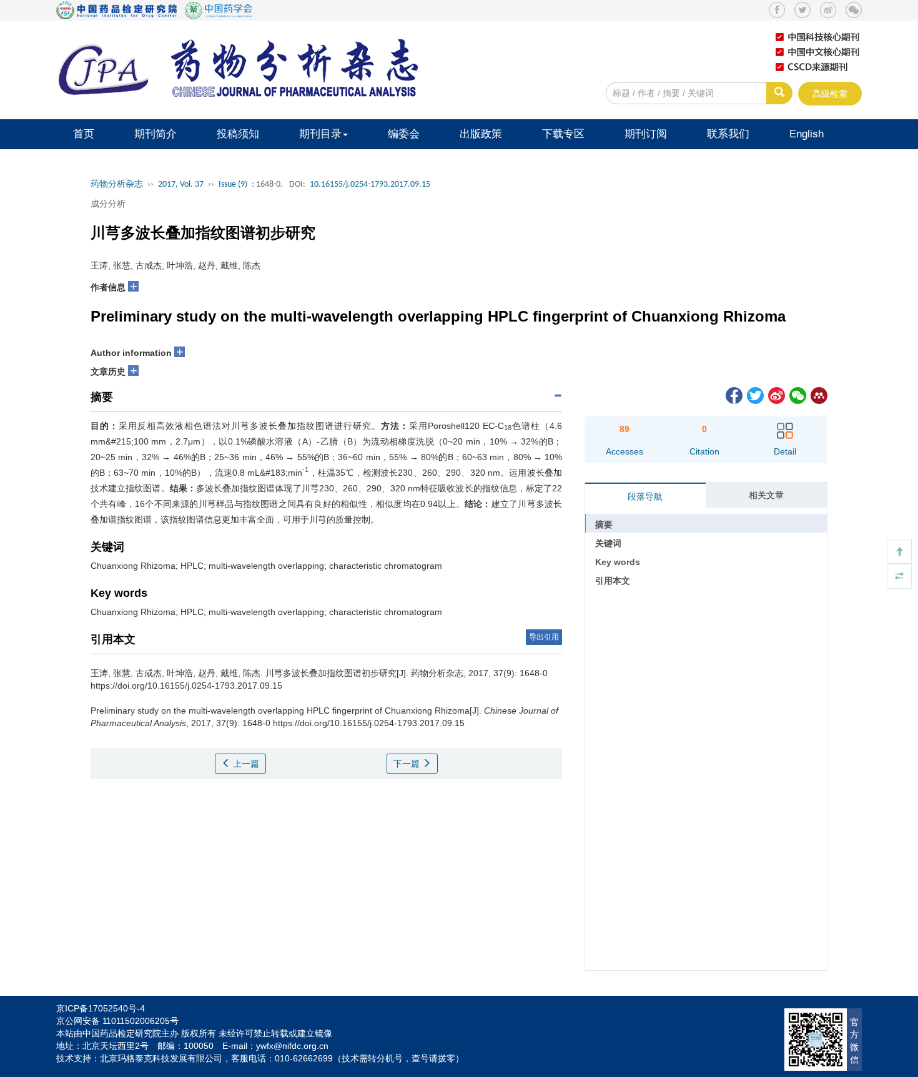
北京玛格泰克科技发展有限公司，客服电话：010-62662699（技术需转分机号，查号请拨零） (282, 1058)
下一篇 (407, 764)
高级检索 (829, 94)
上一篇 (244, 764)
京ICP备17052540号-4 (100, 1008)
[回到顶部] (899, 551)
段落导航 (645, 496)
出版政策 (481, 134)
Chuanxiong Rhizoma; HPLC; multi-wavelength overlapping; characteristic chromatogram (266, 566)
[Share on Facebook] (733, 395)
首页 (83, 134)
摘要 (604, 524)
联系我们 (728, 134)
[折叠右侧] (899, 576)
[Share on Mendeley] (818, 395)
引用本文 (612, 581)
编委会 (404, 134)
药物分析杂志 (117, 184)
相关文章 (766, 495)
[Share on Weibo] (775, 395)
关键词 (608, 543)
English (806, 134)
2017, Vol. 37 (181, 184)
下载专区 (563, 134)
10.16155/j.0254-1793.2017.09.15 (370, 184)
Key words (617, 562)
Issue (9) (233, 184)
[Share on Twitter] (754, 395)
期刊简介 (155, 134)
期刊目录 (320, 134)
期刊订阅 (645, 134)
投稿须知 (238, 134)
